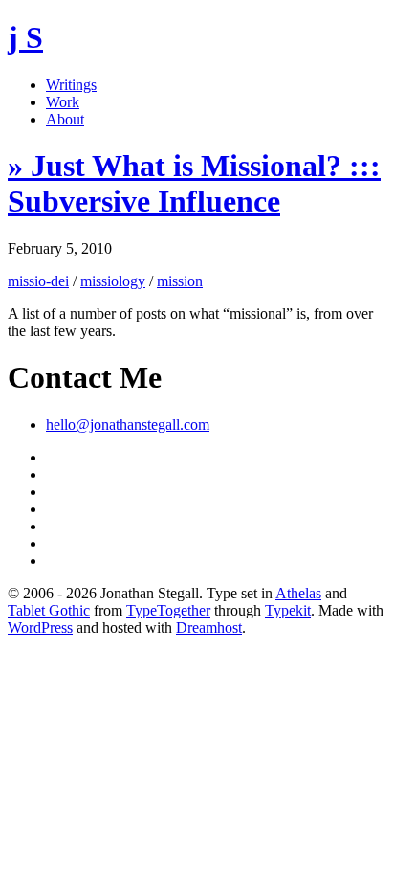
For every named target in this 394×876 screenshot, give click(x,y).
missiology (112, 281)
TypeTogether (168, 610)
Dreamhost (209, 627)
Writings (71, 85)
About (65, 119)
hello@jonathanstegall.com (127, 424)
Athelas (298, 593)
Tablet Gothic (49, 610)
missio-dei (38, 281)
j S (25, 37)
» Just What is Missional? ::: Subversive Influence (194, 183)
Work (62, 102)
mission (180, 281)
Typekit (288, 610)
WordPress (40, 627)
